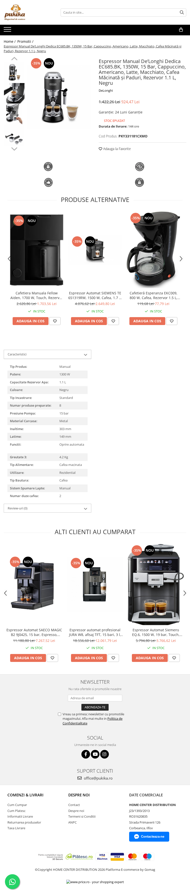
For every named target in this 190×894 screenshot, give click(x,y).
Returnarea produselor (24, 822)
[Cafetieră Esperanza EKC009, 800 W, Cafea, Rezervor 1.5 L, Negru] (153, 250)
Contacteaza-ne (152, 836)
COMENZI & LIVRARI (25, 794)
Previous (14, 59)
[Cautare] (181, 12)
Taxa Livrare (16, 828)
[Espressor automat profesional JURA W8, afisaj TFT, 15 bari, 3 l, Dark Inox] (95, 584)
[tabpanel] (59, 97)
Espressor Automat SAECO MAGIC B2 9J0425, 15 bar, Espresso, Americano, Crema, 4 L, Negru (34, 632)
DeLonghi (106, 90)
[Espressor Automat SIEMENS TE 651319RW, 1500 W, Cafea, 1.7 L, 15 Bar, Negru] (95, 250)
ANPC (72, 822)
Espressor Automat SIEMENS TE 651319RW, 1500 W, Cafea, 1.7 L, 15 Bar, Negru (95, 295)
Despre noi (76, 810)
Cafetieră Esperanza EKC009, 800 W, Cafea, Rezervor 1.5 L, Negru (153, 295)
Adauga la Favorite (116, 148)
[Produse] (8, 31)
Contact (74, 805)
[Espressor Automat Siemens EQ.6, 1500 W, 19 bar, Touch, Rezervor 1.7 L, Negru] (156, 584)
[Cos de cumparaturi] (181, 30)
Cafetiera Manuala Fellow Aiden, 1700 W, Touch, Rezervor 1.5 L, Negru (36, 295)
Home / (10, 41)
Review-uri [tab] (17, 508)
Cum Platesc (16, 810)
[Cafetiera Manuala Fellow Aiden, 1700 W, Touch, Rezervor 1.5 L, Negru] (36, 250)
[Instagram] (104, 754)
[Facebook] (85, 754)
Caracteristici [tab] (17, 354)
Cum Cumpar (17, 805)
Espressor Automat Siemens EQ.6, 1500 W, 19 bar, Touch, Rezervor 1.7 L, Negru (156, 632)
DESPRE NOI (79, 794)
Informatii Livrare (20, 816)
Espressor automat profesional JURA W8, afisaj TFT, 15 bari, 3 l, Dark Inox (95, 632)
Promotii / (25, 41)
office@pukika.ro (98, 778)
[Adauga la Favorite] (55, 321)
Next (14, 148)
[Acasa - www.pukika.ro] (28, 12)
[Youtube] (95, 754)
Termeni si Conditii (81, 816)
